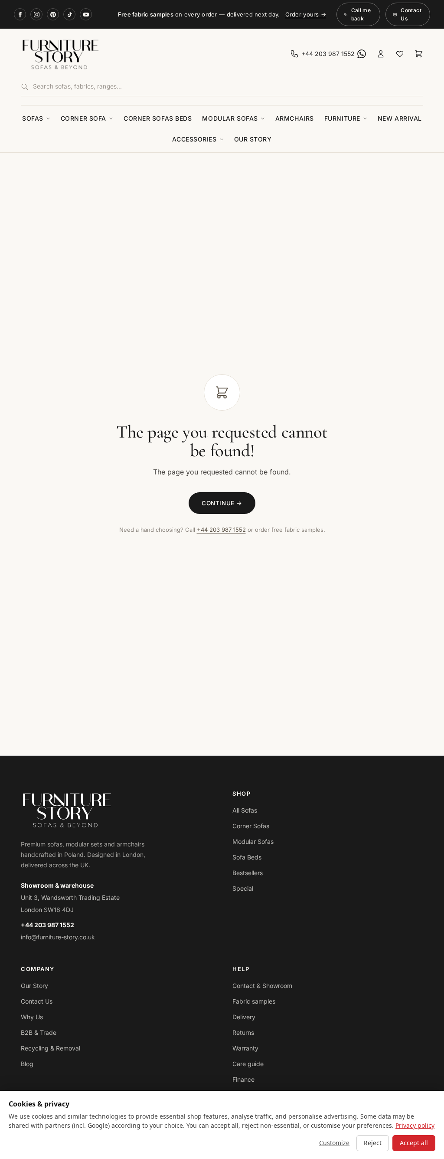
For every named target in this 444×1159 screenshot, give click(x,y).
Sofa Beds (246, 857)
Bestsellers (247, 872)
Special (242, 888)
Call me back (361, 14)
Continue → (222, 503)
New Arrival (400, 118)
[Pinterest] (53, 14)
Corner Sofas (250, 826)
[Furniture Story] (120, 53)
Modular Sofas (230, 118)
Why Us (32, 1017)
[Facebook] (20, 14)
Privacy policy (414, 1125)
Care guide (248, 1063)
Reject (373, 1143)
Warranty (245, 1048)
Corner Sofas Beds (158, 118)
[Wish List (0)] (399, 53)
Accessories (194, 139)
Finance (243, 1079)
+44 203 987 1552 (221, 529)
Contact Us (411, 14)
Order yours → (305, 14)
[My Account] (380, 53)
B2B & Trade (38, 1032)
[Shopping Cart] (419, 53)
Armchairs (294, 118)
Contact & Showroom (262, 985)
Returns (243, 1032)
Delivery (243, 1017)
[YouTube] (86, 14)
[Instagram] (36, 14)
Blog (27, 1063)
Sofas (32, 118)
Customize (334, 1143)
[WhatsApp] (361, 53)
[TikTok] (69, 14)
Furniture (342, 118)
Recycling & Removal (50, 1048)
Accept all (414, 1143)
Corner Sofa (83, 118)
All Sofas (244, 810)
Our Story (253, 139)
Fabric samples (253, 1001)
